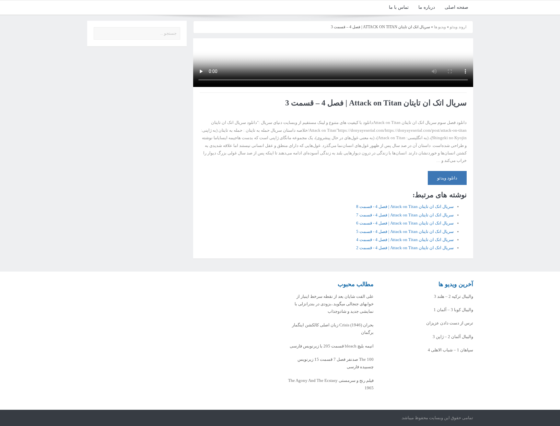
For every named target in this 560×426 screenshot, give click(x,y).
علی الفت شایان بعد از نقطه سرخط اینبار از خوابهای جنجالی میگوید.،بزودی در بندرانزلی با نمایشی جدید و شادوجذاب (334, 304)
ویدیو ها (440, 27)
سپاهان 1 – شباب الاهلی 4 (450, 349)
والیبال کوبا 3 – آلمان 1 (453, 309)
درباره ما (426, 7)
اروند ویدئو (458, 27)
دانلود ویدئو (447, 178)
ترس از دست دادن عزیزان (449, 323)
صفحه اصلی (456, 7)
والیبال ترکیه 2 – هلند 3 (453, 296)
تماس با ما (399, 7)
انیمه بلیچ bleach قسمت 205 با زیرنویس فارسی (332, 346)
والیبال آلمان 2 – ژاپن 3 (453, 336)
